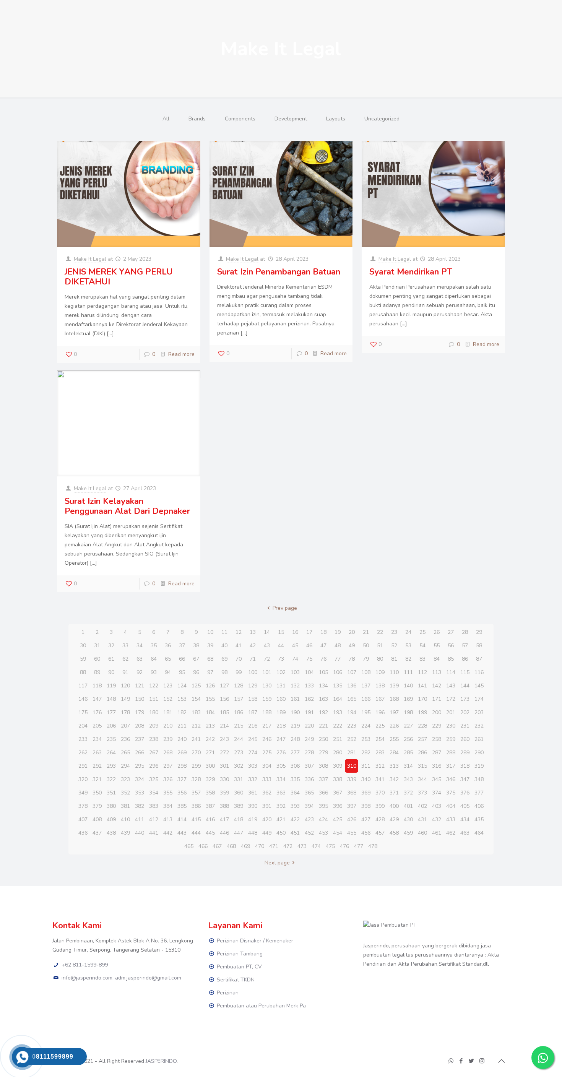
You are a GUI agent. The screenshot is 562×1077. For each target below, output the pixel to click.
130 (266, 685)
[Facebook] (461, 1061)
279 (323, 752)
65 (168, 659)
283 (380, 752)
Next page (277, 862)
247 (281, 739)
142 (436, 685)
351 (111, 792)
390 (252, 806)
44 (281, 645)
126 (210, 685)
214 (224, 725)
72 (267, 659)
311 (365, 766)
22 (380, 632)
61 (111, 659)
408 (97, 819)
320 (83, 779)
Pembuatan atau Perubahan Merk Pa (261, 1005)
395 (323, 806)
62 (125, 659)
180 (153, 712)
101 (266, 672)
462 (450, 833)
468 (231, 846)
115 (464, 672)
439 (125, 833)
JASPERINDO (161, 1061)
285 (408, 752)
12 (239, 632)
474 (316, 846)
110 (394, 672)
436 (83, 833)
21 (366, 632)
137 (365, 685)
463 (464, 833)
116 (479, 672)
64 (154, 659)
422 (295, 819)
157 (238, 699)
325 (153, 779)
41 (239, 645)
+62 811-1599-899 (85, 964)
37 (182, 645)
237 (139, 739)
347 (464, 779)
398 (365, 806)
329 (210, 779)
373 (422, 792)
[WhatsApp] (451, 1061)
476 (344, 846)
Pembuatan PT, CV (239, 966)
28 (465, 632)
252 (351, 739)
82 (408, 659)
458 (394, 833)
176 (97, 712)
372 (408, 792)
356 (182, 792)
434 (464, 819)
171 (436, 699)
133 (309, 685)
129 (252, 685)
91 (125, 672)
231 (464, 725)
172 (450, 699)
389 (238, 806)
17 (309, 632)
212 (196, 725)
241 (196, 739)
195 (365, 712)
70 (239, 659)
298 (182, 766)
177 (111, 712)
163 (323, 699)
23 (394, 632)
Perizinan (228, 992)
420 (266, 819)
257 (422, 739)
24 (408, 632)
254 (380, 739)
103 (295, 672)
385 (182, 806)
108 (365, 672)
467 (217, 846)
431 (422, 819)
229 (436, 725)
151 (153, 699)
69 (224, 659)
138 (380, 685)
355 (167, 792)
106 (337, 672)
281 (351, 752)
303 (252, 766)
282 (365, 752)
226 (394, 725)
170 (422, 699)
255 (394, 739)
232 (479, 725)
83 (422, 659)
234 (97, 739)
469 (245, 846)
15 (281, 632)
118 (97, 685)
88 (83, 672)
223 (351, 725)
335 (295, 779)
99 (239, 672)
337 (323, 779)
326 (167, 779)
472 (287, 846)
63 (139, 659)
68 (210, 659)
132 (295, 685)
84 (437, 659)
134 (323, 685)
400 (394, 806)
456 (365, 833)
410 (125, 819)
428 (380, 819)
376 (464, 792)
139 (394, 685)
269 (182, 752)
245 (252, 739)
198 (408, 712)
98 (224, 672)
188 (266, 712)
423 (309, 819)
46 (309, 645)
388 (224, 806)
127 (224, 685)
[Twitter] (472, 1061)
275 (266, 752)
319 (479, 766)
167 (380, 699)
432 (436, 819)
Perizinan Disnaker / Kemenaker (255, 940)
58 (479, 645)
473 (302, 846)
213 (210, 725)
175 (83, 712)
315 (422, 766)
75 (309, 659)
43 (267, 645)
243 (224, 739)
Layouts (335, 118)
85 (451, 659)
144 (464, 685)
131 (281, 685)
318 (464, 766)
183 (196, 712)
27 (451, 632)
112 (422, 672)
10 (210, 632)
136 (351, 685)
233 (83, 739)
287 (436, 752)
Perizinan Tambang (240, 953)
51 (380, 645)
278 (309, 752)
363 (281, 792)
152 (167, 699)
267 (153, 752)
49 (352, 645)
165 (351, 699)
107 (351, 672)
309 (337, 766)
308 (323, 766)
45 (295, 645)
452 (309, 833)
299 (196, 766)
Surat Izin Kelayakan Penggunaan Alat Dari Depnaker (127, 506)
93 (154, 672)
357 (196, 792)
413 (167, 819)
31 (97, 645)
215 (238, 725)
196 (380, 712)
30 (83, 645)
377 (479, 792)
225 (380, 725)
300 (210, 766)
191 (309, 712)
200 (436, 712)
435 (479, 819)
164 (337, 699)
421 (281, 819)
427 (365, 819)
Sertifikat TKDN (236, 979)
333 (266, 779)
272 (224, 752)
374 (436, 792)
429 (394, 819)
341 (380, 779)
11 (224, 632)
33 (125, 645)
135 (337, 685)
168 (394, 699)
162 (309, 699)
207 (125, 725)
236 (125, 739)
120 (125, 685)
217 (266, 725)
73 (281, 659)
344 (422, 779)
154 (196, 699)
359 (224, 792)
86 (465, 659)
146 (83, 699)
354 (153, 792)
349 (83, 792)
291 (83, 766)
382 (139, 806)
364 (295, 792)
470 (259, 846)
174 (479, 699)
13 (253, 632)
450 (281, 833)
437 (97, 833)
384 (167, 806)
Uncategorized (382, 118)
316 (436, 766)
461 (436, 833)
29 (479, 632)
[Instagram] (482, 1061)
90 (111, 672)
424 (323, 819)
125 (196, 685)
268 (167, 752)
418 (238, 819)
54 (422, 645)
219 (295, 725)
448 (252, 833)
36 (168, 645)
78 (352, 659)
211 (182, 725)
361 (252, 792)
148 (111, 699)
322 (111, 779)
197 (394, 712)
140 (408, 685)
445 (210, 833)
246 (266, 739)
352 (125, 792)
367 (337, 792)
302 (238, 766)
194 (351, 712)
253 (365, 739)
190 (295, 712)
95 (182, 672)
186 (238, 712)
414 (182, 819)
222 (337, 725)
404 (450, 806)
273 (238, 752)
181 (167, 712)
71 (253, 659)
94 (168, 672)
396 (337, 806)
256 (408, 739)
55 (437, 645)
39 (210, 645)
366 (323, 792)
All (165, 118)
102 (281, 672)
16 (295, 632)
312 (380, 766)
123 (167, 685)
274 (252, 752)
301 (224, 766)
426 (351, 819)
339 (351, 779)
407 (83, 819)
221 (323, 725)
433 (450, 819)
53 (408, 645)
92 (139, 672)
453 (323, 833)
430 (408, 819)
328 (196, 779)
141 (422, 685)
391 (266, 806)
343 (408, 779)
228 (422, 725)
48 (338, 645)
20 (352, 632)
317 (450, 766)
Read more (181, 354)
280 (337, 752)
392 (281, 806)
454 (337, 833)
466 (203, 846)
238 (153, 739)
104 (309, 672)
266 (139, 752)
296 (153, 766)
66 (182, 659)
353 (139, 792)
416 (210, 819)
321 (97, 779)
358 (210, 792)
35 (154, 645)
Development (291, 118)
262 (83, 752)
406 (479, 806)
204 (83, 725)
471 (273, 846)
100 (252, 672)
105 (323, 672)
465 (188, 846)
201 (450, 712)
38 (196, 645)
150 (139, 699)
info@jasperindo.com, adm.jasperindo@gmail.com (121, 977)
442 (167, 833)
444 (196, 833)
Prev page (285, 608)
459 (408, 833)
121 (139, 685)
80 (380, 659)
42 (253, 645)
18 (323, 632)
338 (337, 779)
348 (479, 779)
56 (451, 645)
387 (210, 806)
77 (338, 659)
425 (337, 819)
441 (153, 833)
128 (238, 685)
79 (366, 659)
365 (309, 792)
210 (167, 725)
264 (111, 752)
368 (351, 792)
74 (295, 659)
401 (408, 806)
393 (295, 806)
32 (111, 645)
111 (408, 672)
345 (436, 779)
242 (210, 739)
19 (338, 632)
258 (436, 739)
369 (365, 792)
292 (97, 766)
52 (394, 645)
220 (309, 725)
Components (240, 118)
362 (266, 792)
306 (295, 766)
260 (464, 739)
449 (266, 833)
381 (125, 806)
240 (182, 739)
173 (464, 699)
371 (394, 792)
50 (366, 645)
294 (125, 766)
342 (394, 779)
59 (83, 659)
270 (196, 752)
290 (479, 752)
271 (210, 752)
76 (323, 659)
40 (224, 645)
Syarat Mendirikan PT (410, 272)
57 (465, 645)
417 (224, 819)
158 (252, 699)
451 (295, 833)
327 (182, 779)
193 (337, 712)
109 (380, 672)
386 (196, 806)
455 (351, 833)
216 (252, 725)
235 (111, 739)
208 (139, 725)
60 (97, 659)
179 (139, 712)
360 (238, 792)
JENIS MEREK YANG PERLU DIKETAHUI (119, 277)
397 (351, 806)
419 (252, 819)
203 (479, 712)
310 (351, 766)
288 (450, 752)
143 (450, 685)
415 (196, 819)
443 (182, 833)
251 (337, 739)
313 (394, 766)
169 (408, 699)
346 (450, 779)
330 (224, 779)
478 (372, 846)
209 (153, 725)
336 (309, 779)
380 (111, 806)
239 (167, 739)
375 (450, 792)
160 (281, 699)
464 (479, 833)
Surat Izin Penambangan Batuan (278, 272)
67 (196, 659)
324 (139, 779)
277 (295, 752)
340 (365, 779)
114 (450, 672)
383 (153, 806)
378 (83, 806)
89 (97, 672)
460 (422, 833)
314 (408, 766)
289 (464, 752)
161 (295, 699)
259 (450, 739)
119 (111, 685)
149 (125, 699)
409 (111, 819)
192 (323, 712)
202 (464, 712)
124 (182, 685)
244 (238, 739)
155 (210, 699)
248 (295, 739)
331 (238, 779)
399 (380, 806)
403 (436, 806)
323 (125, 779)
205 (97, 725)
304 (266, 766)
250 (323, 739)
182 (182, 712)
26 (437, 632)
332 (252, 779)
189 (281, 712)
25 (422, 632)
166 (365, 699)
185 (224, 712)
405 (464, 806)
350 (97, 792)
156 (224, 699)
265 (125, 752)
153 (182, 699)
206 (111, 725)
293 (111, 766)
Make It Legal (90, 259)
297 (167, 766)
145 (479, 685)
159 (266, 699)
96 (196, 672)
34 (139, 645)
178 (125, 712)
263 (97, 752)
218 (281, 725)
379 (97, 806)
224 (365, 725)
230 (450, 725)
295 (139, 766)
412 (153, 819)
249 (309, 739)
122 (153, 685)
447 (238, 833)
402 (422, 806)
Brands (197, 118)
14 (267, 632)
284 (394, 752)
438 (111, 833)
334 (281, 779)
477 (358, 846)
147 (97, 699)
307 (309, 766)
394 (309, 806)
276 (281, 752)
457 (380, 833)
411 (139, 819)
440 (139, 833)
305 (281, 766)
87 (479, 659)
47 (323, 645)
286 (422, 752)
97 (210, 672)
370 (380, 792)
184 (210, 712)
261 (479, 739)
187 (252, 712)
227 (408, 725)
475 (330, 846)
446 (224, 833)
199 (422, 712)
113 (436, 672)
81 (394, 659)
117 (83, 685)
